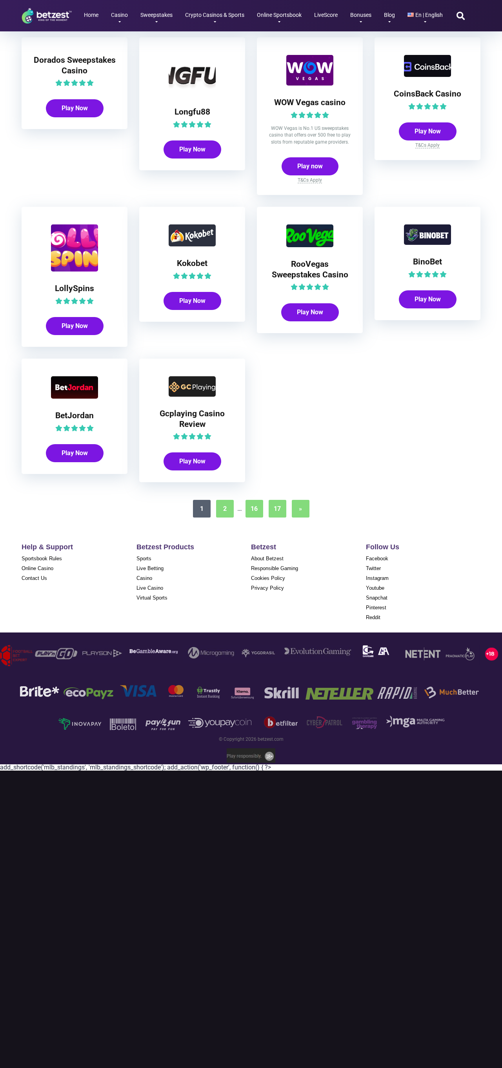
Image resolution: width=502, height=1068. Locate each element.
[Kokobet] (192, 244)
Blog (389, 15)
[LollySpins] (74, 269)
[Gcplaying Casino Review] (192, 394)
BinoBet (427, 261)
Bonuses (360, 15)
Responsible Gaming (274, 568)
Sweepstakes (156, 15)
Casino (119, 15)
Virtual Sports (151, 598)
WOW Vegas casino (310, 102)
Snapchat (376, 598)
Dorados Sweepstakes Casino (75, 65)
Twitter (373, 568)
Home (91, 15)
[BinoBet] (427, 242)
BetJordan (74, 415)
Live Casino (149, 588)
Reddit (373, 617)
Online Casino (37, 568)
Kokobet (192, 263)
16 (254, 508)
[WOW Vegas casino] (309, 83)
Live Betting (150, 568)
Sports (143, 558)
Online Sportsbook (279, 15)
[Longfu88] (192, 93)
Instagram (377, 578)
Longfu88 (192, 112)
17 (277, 508)
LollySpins (74, 288)
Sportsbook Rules (42, 558)
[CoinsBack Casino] (427, 74)
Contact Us (34, 578)
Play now (310, 166)
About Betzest (267, 558)
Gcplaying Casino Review (192, 418)
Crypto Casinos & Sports (214, 15)
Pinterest (376, 608)
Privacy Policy (267, 588)
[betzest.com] (47, 13)
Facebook (377, 558)
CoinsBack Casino (427, 93)
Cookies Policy (268, 578)
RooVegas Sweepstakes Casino (310, 269)
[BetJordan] (74, 396)
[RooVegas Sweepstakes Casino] (309, 245)
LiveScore (326, 15)
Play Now (75, 108)
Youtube (375, 588)
